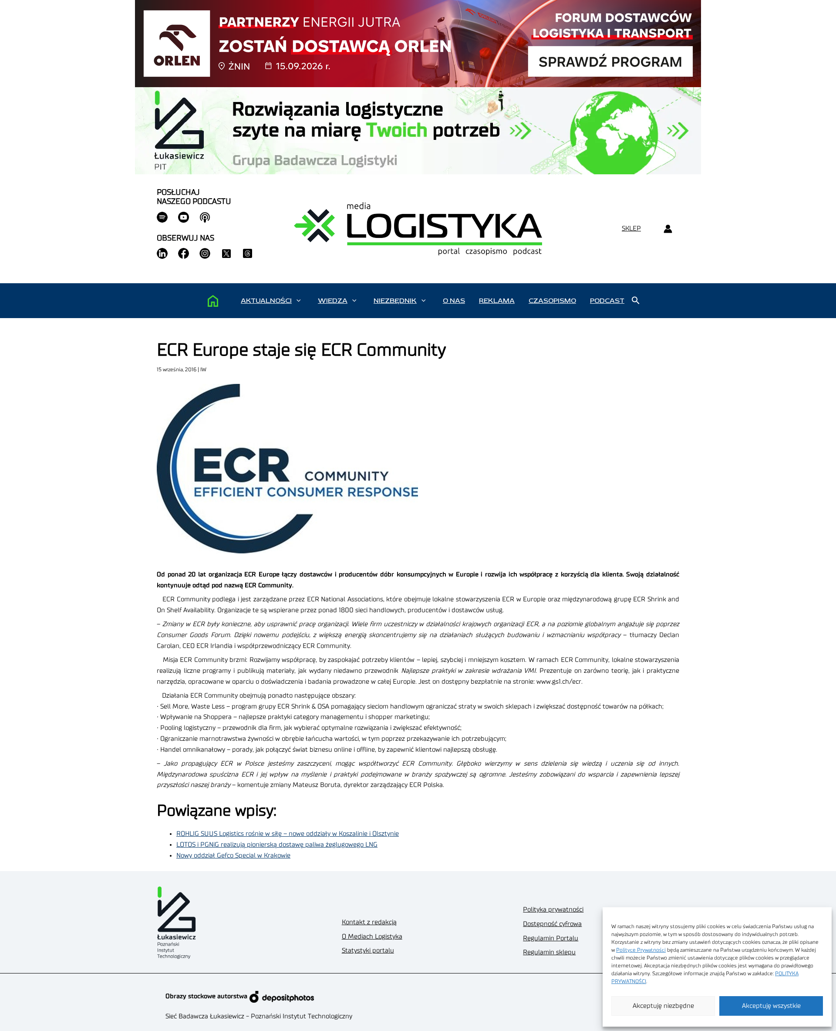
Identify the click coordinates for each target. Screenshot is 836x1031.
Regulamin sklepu (549, 952)
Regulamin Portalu (550, 938)
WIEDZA (332, 300)
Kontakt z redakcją (369, 922)
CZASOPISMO (552, 300)
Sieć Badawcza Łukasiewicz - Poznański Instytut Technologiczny (258, 1016)
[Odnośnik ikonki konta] (667, 229)
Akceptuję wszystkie (771, 1006)
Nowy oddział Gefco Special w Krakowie (233, 855)
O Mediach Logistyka (372, 936)
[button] (298, 300)
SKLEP (631, 228)
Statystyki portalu (368, 950)
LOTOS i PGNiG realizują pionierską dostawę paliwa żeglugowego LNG (277, 844)
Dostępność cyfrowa (552, 924)
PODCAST (607, 300)
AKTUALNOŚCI (266, 300)
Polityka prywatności (553, 909)
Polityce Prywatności (641, 950)
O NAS (454, 300)
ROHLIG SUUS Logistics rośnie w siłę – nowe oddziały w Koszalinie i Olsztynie (287, 834)
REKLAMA (497, 300)
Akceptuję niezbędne (663, 1006)
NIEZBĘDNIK (395, 300)
